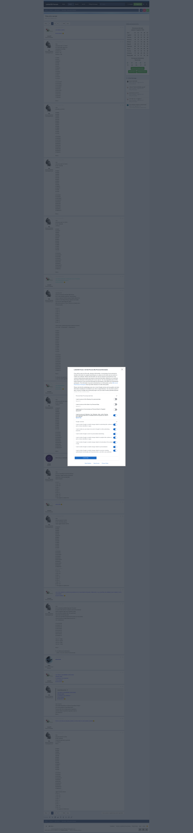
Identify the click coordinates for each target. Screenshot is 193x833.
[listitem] (96, 396)
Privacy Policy (105, 463)
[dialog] (96, 416)
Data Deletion (88, 463)
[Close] (122, 369)
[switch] (115, 399)
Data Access (96, 463)
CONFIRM (85, 457)
